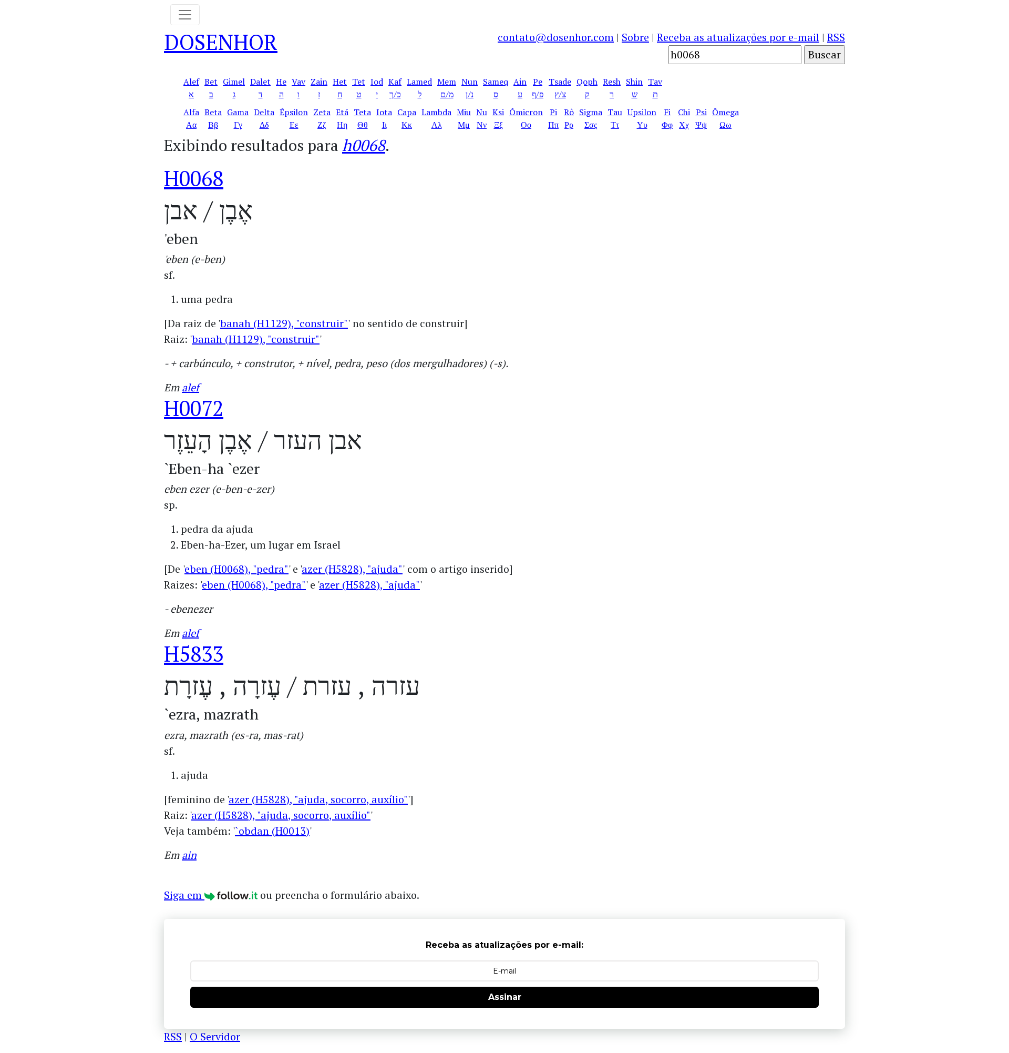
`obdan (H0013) (272, 831)
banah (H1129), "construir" (284, 323)
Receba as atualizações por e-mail (738, 37)
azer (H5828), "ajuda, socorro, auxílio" (318, 799)
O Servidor (215, 1036)
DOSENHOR (220, 42)
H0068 (193, 178)
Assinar (504, 997)
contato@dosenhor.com (556, 37)
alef (190, 387)
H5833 (193, 653)
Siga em (184, 895)
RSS (836, 37)
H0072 (193, 408)
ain (189, 855)
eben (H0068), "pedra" (236, 569)
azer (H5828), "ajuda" (352, 569)
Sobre (635, 37)
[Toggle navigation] (185, 14)
